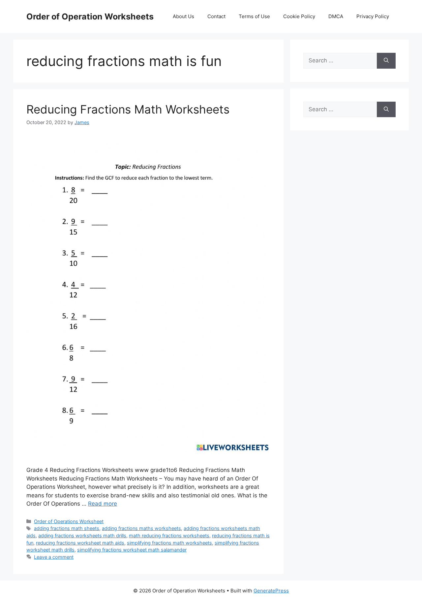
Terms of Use (254, 16)
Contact (216, 16)
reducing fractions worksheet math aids (80, 543)
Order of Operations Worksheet (69, 521)
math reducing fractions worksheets (169, 535)
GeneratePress (271, 590)
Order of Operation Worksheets (90, 16)
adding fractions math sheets (66, 528)
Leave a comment (54, 557)
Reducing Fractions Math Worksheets (127, 109)
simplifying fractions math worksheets (169, 543)
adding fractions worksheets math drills (82, 535)
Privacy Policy (372, 16)
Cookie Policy (299, 16)
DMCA (335, 16)
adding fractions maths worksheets (141, 528)
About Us (183, 16)
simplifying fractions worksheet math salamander (132, 549)
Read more (102, 503)
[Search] (386, 61)
